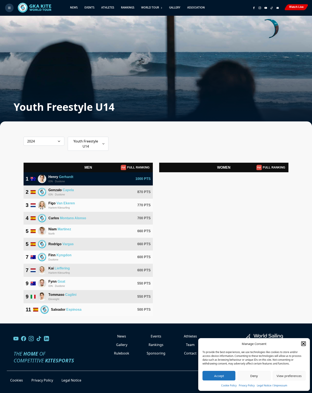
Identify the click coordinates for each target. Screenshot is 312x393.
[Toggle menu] (9, 8)
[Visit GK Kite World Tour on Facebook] (254, 8)
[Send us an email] (277, 8)
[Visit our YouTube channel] (15, 338)
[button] (303, 344)
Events (89, 8)
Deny (254, 376)
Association (196, 8)
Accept (219, 376)
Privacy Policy (247, 385)
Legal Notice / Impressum (272, 385)
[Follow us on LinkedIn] (46, 338)
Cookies (16, 380)
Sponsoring (156, 353)
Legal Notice (71, 380)
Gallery (174, 8)
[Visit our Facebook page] (23, 338)
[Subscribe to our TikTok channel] (271, 8)
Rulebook (121, 353)
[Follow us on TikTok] (38, 338)
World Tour (150, 8)
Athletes (107, 8)
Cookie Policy (229, 385)
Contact (190, 353)
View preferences (289, 376)
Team (190, 344)
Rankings (127, 8)
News (74, 8)
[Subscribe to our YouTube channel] (265, 8)
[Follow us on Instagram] (260, 8)
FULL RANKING (138, 167)
